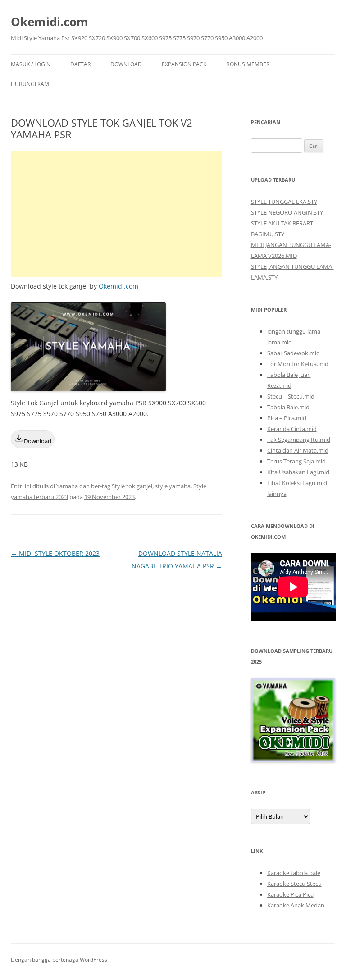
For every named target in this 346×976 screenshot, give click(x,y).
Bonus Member (247, 64)
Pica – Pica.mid (286, 418)
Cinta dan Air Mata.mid (297, 450)
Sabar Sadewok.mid (293, 353)
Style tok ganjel (132, 486)
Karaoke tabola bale (293, 873)
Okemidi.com (49, 22)
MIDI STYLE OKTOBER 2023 (55, 553)
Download (126, 64)
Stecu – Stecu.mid (290, 396)
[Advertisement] (116, 214)
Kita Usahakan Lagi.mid (298, 472)
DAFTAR (80, 64)
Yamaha (67, 486)
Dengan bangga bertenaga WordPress (59, 959)
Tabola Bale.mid (288, 407)
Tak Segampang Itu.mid (298, 439)
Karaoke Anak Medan (295, 905)
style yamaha (173, 486)
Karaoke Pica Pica (290, 894)
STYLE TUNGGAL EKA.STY (284, 201)
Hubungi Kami (30, 84)
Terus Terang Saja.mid (296, 461)
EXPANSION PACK (184, 64)
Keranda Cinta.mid (292, 429)
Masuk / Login (30, 64)
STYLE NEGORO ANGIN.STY (287, 212)
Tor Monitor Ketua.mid (297, 364)
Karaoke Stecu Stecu (294, 884)
